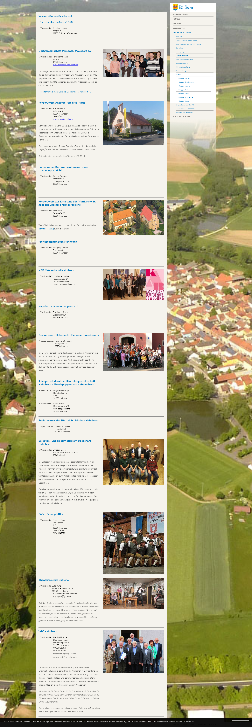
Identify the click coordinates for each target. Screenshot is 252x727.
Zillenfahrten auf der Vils (185, 105)
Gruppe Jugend (184, 86)
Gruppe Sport (183, 101)
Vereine (178, 74)
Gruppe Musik (183, 90)
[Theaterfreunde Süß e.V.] (133, 593)
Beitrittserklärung (46, 229)
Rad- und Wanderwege (184, 59)
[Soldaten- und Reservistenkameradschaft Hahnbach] (133, 462)
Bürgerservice (179, 28)
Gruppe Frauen (184, 78)
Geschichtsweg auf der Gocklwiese (188, 44)
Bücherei (179, 36)
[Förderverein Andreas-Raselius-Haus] (133, 123)
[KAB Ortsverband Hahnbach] (133, 284)
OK (240, 722)
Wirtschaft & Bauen (181, 116)
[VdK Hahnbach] (133, 651)
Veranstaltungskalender (184, 71)
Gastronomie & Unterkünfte (186, 40)
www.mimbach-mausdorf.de (65, 64)
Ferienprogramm (182, 52)
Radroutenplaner (182, 63)
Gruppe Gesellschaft (186, 82)
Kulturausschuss (182, 55)
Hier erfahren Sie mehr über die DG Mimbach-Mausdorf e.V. (64, 92)
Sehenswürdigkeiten (183, 67)
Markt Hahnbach (180, 14)
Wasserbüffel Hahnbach (185, 112)
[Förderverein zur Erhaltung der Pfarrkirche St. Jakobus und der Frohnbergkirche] (133, 217)
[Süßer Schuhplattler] (133, 543)
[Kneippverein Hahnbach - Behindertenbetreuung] (133, 352)
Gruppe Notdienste (185, 97)
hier (192, 721)
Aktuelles (177, 23)
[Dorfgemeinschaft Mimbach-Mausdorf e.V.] (133, 63)
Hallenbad (179, 48)
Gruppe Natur (183, 93)
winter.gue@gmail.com (63, 119)
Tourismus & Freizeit (182, 32)
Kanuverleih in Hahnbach (185, 109)
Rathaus (176, 19)
